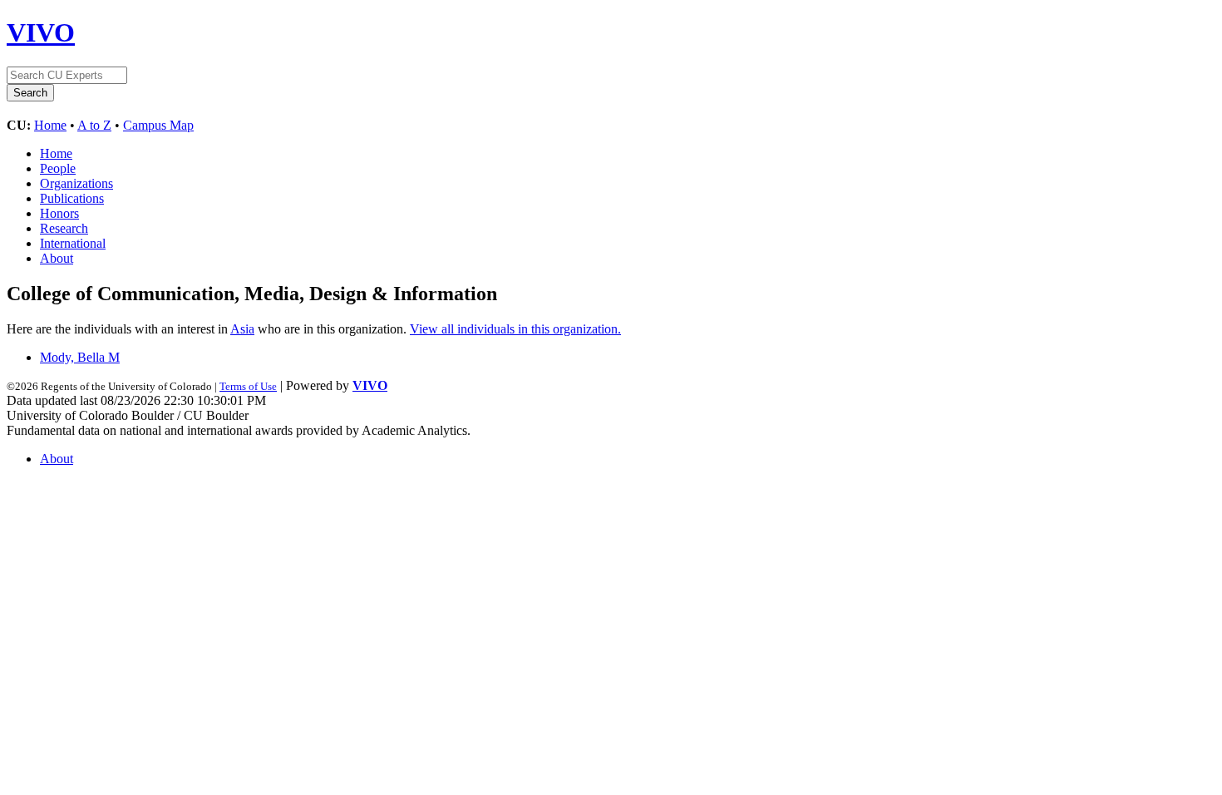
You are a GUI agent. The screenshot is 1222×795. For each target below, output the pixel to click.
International (73, 243)
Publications (72, 198)
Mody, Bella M (80, 357)
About (56, 258)
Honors (59, 213)
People (58, 168)
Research (64, 228)
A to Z (94, 125)
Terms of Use (248, 386)
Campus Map (158, 125)
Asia (242, 329)
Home (50, 125)
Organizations (76, 183)
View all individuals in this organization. (515, 329)
